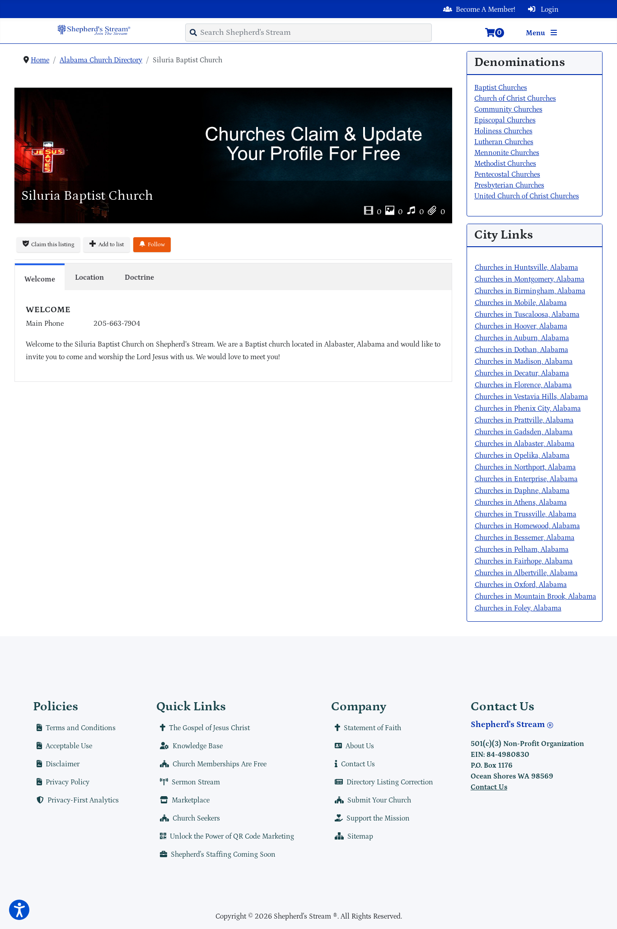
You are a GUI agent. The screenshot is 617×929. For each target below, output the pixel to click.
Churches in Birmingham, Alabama (530, 291)
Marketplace (191, 800)
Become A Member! (485, 9)
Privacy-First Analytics (83, 800)
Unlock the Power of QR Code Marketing (232, 836)
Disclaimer (62, 764)
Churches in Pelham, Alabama (522, 549)
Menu (536, 33)
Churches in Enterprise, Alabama (526, 479)
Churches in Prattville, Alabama (524, 420)
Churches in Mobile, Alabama (521, 303)
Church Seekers (196, 818)
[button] (19, 910)
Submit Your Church (379, 800)
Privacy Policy (67, 782)
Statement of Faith (372, 728)
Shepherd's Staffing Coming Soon (223, 854)
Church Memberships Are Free (219, 764)
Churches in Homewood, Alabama (527, 526)
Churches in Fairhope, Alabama (524, 561)
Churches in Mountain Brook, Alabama (535, 596)
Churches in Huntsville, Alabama (526, 267)
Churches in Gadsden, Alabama (524, 432)
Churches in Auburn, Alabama (522, 338)
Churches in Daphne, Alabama (522, 491)
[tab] (40, 276)
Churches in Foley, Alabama (518, 608)
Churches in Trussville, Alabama (525, 514)
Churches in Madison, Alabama (524, 361)
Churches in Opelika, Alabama (522, 455)
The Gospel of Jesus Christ (209, 728)
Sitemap (360, 836)
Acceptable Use (69, 746)
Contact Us (358, 764)
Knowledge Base (198, 746)
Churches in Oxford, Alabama (521, 585)
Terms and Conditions (81, 728)
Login (549, 9)
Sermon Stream (196, 782)
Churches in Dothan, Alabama (521, 350)
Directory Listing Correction (389, 782)
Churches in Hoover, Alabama (521, 326)
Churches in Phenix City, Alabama (528, 408)
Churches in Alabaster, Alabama (525, 444)
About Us (360, 746)
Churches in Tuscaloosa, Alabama (527, 314)
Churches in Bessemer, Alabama (525, 538)
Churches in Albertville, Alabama (526, 573)
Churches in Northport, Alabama (525, 467)
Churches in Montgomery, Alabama (529, 279)
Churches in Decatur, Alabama (522, 373)
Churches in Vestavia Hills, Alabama (531, 397)
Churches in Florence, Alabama (523, 385)
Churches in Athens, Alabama (521, 502)
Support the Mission (378, 818)
